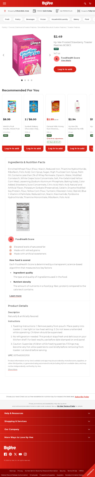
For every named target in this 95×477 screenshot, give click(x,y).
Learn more (16, 296)
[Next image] (49, 55)
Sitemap (13, 471)
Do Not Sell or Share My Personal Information (41, 471)
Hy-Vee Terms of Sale (66, 406)
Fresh (7, 19)
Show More (12, 369)
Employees (34, 475)
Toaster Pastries (74, 27)
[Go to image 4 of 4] (31, 80)
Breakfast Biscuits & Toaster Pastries (52, 27)
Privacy (20, 471)
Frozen (43, 19)
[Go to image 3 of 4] (28, 80)
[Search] (85, 3)
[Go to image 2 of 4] (25, 80)
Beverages (30, 19)
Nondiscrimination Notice (74, 475)
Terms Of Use (72, 471)
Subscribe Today (82, 397)
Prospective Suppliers (47, 475)
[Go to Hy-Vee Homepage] (47, 3)
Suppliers (60, 475)
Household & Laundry (60, 19)
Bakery (76, 19)
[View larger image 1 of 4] (26, 55)
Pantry (17, 19)
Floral (87, 19)
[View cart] (90, 3)
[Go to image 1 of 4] (22, 80)
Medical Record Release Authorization (14, 475)
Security (63, 471)
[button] (66, 61)
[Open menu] (4, 3)
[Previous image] (3, 55)
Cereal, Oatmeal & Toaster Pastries (22, 27)
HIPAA (81, 471)
